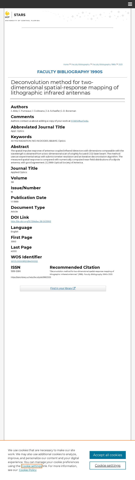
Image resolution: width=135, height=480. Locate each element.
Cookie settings (32, 466)
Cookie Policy (28, 470)
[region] (67, 460)
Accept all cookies (107, 455)
